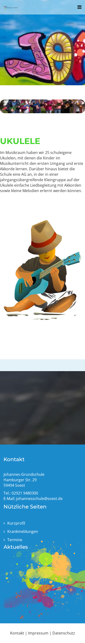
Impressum (38, 633)
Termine (14, 539)
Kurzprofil (16, 523)
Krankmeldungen (22, 531)
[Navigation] (79, 7)
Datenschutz (63, 633)
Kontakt (17, 633)
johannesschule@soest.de (39, 498)
